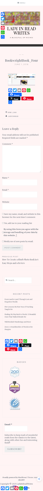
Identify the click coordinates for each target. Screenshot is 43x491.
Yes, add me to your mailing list (18, 223)
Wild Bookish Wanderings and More (18, 322)
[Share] (2, 37)
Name (5, 178)
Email (5, 190)
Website (5, 202)
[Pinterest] (2, 28)
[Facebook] (2, 14)
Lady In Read (13, 116)
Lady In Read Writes (21, 31)
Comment (7, 144)
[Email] (2, 23)
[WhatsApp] (2, 32)
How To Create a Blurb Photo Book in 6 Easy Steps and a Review (20, 260)
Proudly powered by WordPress (14, 477)
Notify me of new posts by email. (18, 241)
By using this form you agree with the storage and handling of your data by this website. (21, 232)
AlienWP (21, 480)
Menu (22, 3)
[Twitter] (2, 18)
